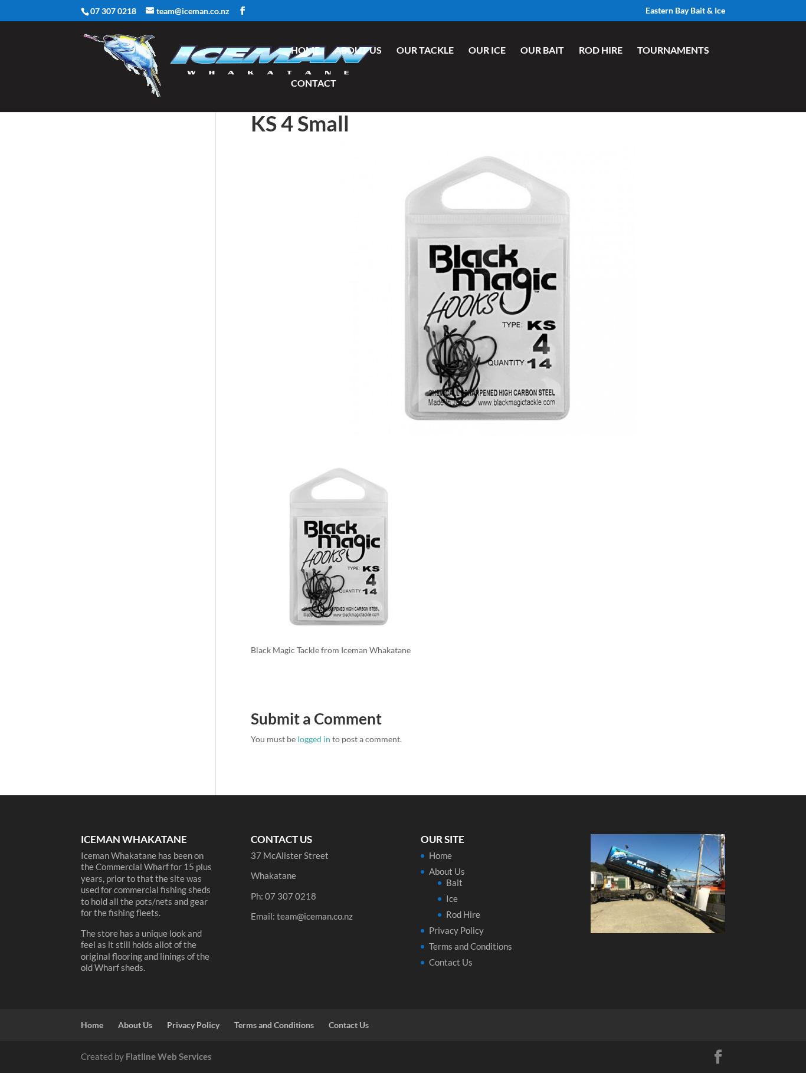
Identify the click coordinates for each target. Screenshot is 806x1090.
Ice (452, 898)
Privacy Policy (456, 930)
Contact (313, 83)
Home (305, 50)
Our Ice (487, 50)
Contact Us (451, 962)
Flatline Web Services (169, 1056)
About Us (358, 50)
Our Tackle (425, 50)
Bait (454, 882)
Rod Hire (600, 50)
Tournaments (673, 50)
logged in (313, 739)
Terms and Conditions (470, 946)
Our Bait (542, 50)
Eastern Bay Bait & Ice (685, 10)
